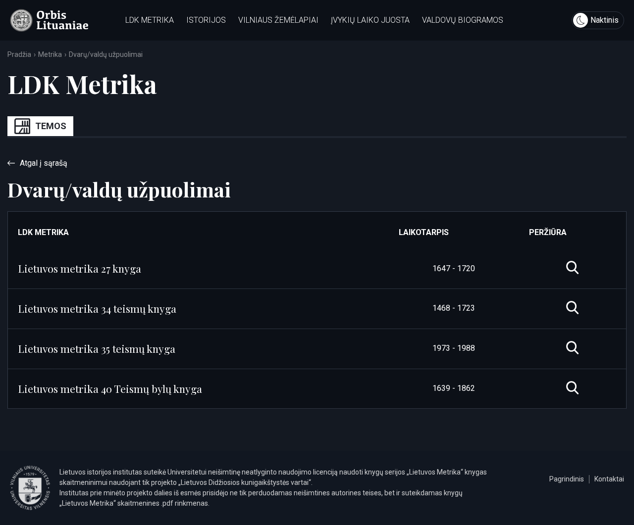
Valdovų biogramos (462, 20)
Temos (50, 126)
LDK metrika (149, 20)
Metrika (50, 54)
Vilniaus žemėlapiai (278, 20)
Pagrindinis (566, 479)
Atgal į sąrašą (43, 163)
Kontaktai (609, 479)
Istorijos (206, 20)
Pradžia (19, 54)
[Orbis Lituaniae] (49, 20)
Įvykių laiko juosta (370, 20)
